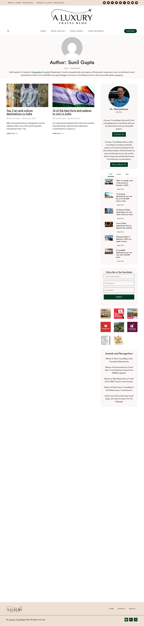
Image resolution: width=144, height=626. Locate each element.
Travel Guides (75, 68)
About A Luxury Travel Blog (20, 3)
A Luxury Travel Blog (17, 620)
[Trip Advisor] (124, 2)
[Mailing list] (104, 2)
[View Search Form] (8, 31)
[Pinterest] (120, 2)
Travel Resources (96, 31)
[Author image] (8, 118)
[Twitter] (112, 2)
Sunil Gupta (16, 118)
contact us (119, 75)
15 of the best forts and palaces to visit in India (72, 112)
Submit (119, 297)
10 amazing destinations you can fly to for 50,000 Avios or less (124, 197)
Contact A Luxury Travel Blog (50, 3)
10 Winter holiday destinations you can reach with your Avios (124, 212)
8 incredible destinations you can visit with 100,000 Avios (124, 253)
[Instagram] (128, 2)
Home (66, 68)
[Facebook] (108, 2)
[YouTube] (132, 2)
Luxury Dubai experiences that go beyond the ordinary (124, 225)
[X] (131, 619)
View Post (12, 133)
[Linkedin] (116, 2)
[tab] (111, 174)
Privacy (132, 609)
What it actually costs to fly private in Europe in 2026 (124, 182)
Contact (121, 609)
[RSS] (136, 2)
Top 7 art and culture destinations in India (20, 112)
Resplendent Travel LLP (41, 72)
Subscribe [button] (130, 31)
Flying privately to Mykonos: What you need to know (123, 239)
